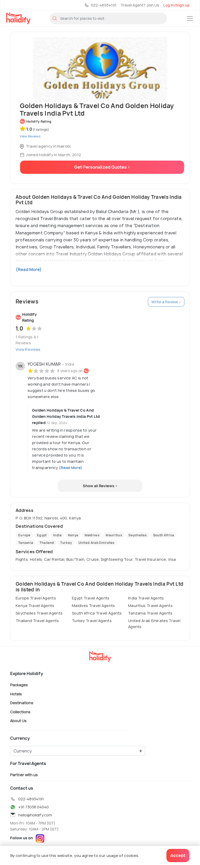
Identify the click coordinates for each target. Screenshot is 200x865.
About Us (18, 720)
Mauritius (114, 535)
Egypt (42, 535)
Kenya (73, 535)
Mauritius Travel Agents (150, 605)
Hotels (16, 693)
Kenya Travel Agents (35, 605)
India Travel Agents (146, 598)
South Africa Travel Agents (97, 613)
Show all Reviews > (100, 485)
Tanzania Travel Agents (150, 613)
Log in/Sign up (176, 5)
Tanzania (25, 542)
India (57, 535)
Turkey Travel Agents (92, 620)
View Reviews (28, 349)
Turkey (66, 542)
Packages (19, 684)
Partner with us (24, 774)
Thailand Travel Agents (37, 620)
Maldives (92, 535)
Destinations (21, 702)
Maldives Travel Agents (93, 605)
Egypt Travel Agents (91, 598)
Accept (177, 855)
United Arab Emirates (96, 542)
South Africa (163, 535)
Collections (20, 711)
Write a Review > (166, 301)
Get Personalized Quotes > (102, 167)
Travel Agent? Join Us (140, 5)
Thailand (47, 542)
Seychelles (137, 535)
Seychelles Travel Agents (39, 613)
